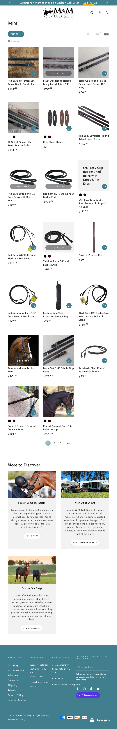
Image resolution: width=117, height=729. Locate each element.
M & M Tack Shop (23, 715)
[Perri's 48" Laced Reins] (93, 237)
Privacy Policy (15, 695)
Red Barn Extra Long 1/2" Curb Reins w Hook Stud (21, 315)
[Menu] (9, 12)
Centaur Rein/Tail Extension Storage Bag (56, 315)
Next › (68, 443)
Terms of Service (17, 700)
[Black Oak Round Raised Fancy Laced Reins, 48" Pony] (93, 62)
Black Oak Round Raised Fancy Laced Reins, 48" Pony (92, 84)
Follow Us (32, 536)
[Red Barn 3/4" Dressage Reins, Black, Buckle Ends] (23, 62)
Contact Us (14, 680)
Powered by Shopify (16, 719)
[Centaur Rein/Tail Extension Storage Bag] (58, 295)
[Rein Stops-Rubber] (58, 117)
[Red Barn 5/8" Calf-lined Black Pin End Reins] (23, 237)
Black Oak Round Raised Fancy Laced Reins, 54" (57, 82)
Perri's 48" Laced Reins (91, 255)
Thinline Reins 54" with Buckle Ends (56, 263)
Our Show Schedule (85, 542)
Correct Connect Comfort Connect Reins (22, 428)
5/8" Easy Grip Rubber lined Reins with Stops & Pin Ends (92, 203)
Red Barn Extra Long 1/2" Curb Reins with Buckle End (21, 197)
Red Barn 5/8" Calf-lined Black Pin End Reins (21, 257)
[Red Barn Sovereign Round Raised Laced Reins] (93, 117)
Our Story (13, 665)
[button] (92, 12)
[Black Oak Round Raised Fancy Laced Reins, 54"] (58, 62)
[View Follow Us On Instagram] (32, 484)
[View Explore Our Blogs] (32, 570)
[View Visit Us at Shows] (85, 484)
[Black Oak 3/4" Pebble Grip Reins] (58, 350)
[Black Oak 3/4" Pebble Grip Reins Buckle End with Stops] (93, 295)
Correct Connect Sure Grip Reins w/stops (58, 428)
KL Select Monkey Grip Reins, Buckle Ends (20, 144)
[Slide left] (10, 2)
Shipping (13, 685)
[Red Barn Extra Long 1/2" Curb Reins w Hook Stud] (23, 295)
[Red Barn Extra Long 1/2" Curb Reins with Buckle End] (23, 175)
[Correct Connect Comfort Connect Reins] (23, 401)
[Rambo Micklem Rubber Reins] (23, 350)
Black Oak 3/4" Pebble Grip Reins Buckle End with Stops (93, 316)
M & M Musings (32, 628)
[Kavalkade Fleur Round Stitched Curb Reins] (93, 350)
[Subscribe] (107, 667)
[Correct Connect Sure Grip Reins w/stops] (58, 401)
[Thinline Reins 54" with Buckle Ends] (58, 237)
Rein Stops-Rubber (54, 142)
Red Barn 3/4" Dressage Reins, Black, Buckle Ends (22, 82)
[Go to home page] (58, 13)
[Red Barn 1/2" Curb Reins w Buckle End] (58, 175)
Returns (12, 690)
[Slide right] (106, 2)
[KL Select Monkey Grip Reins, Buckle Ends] (23, 117)
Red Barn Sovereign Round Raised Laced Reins (93, 137)
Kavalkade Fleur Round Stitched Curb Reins (91, 370)
